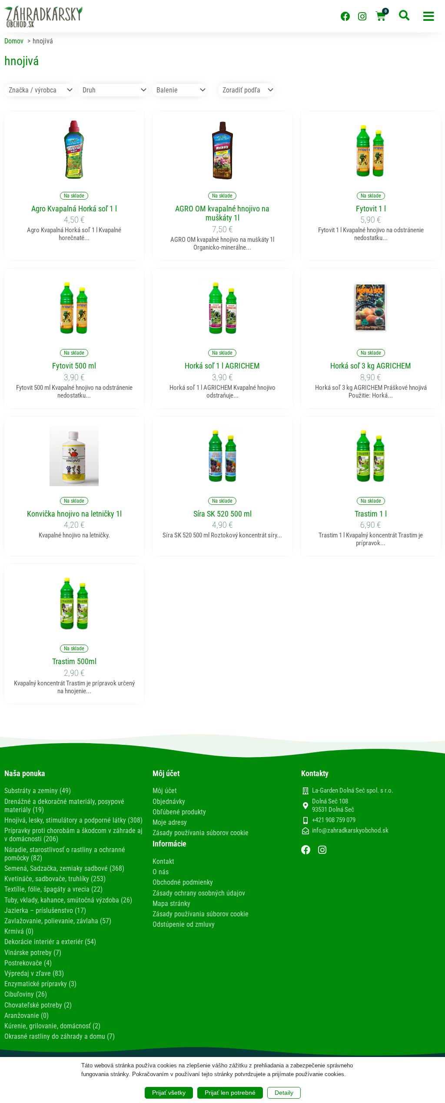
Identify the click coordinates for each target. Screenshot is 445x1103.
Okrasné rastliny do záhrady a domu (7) (59, 1036)
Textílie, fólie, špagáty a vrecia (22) (53, 889)
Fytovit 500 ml (74, 365)
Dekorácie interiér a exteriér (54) (50, 942)
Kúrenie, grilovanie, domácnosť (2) (52, 1026)
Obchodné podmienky (183, 882)
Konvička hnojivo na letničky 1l (74, 513)
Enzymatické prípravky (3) (40, 984)
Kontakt (163, 861)
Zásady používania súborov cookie (201, 833)
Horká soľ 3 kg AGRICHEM (370, 365)
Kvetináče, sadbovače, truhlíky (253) (55, 879)
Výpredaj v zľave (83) (34, 973)
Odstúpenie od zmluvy (184, 924)
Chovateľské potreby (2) (38, 1005)
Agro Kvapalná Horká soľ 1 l (74, 208)
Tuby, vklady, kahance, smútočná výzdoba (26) (68, 900)
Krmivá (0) (18, 931)
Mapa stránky (171, 903)
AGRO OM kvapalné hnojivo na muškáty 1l (222, 213)
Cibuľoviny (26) (25, 994)
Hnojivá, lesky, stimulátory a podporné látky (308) (73, 820)
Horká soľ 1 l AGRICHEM (222, 365)
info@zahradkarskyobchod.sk (350, 830)
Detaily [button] (284, 1092)
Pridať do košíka (74, 175)
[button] (428, 16)
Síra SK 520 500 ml (222, 513)
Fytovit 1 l (371, 208)
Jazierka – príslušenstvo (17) (45, 910)
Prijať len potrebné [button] (230, 1092)
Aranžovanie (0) (26, 1015)
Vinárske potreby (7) (32, 952)
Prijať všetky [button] (169, 1092)
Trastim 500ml (74, 661)
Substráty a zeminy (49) (37, 791)
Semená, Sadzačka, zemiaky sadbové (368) (64, 868)
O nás (161, 872)
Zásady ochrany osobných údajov (199, 893)
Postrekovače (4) (28, 963)
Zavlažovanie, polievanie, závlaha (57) (57, 921)
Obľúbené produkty (179, 812)
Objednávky (169, 801)
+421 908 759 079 (333, 820)
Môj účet (165, 791)
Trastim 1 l (371, 513)
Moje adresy (170, 822)
